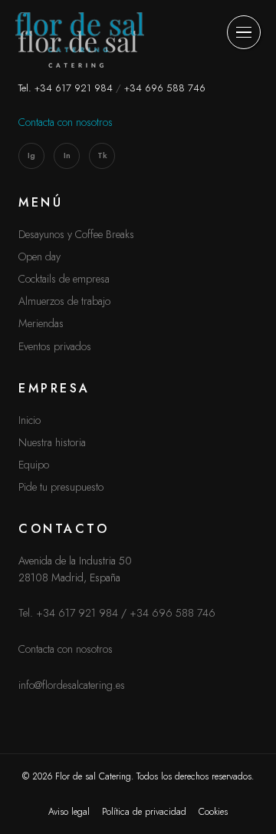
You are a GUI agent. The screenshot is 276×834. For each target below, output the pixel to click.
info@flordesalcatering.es (71, 685)
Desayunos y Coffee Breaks (76, 234)
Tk (102, 155)
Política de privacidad (144, 812)
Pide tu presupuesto (61, 487)
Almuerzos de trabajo (64, 301)
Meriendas (41, 323)
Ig (31, 155)
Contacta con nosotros (65, 122)
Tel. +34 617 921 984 (65, 88)
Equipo (33, 464)
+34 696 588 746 (164, 88)
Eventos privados (54, 346)
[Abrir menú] (244, 32)
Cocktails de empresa (64, 278)
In (67, 155)
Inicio (29, 420)
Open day (39, 256)
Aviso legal (69, 812)
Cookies (213, 812)
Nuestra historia (52, 442)
